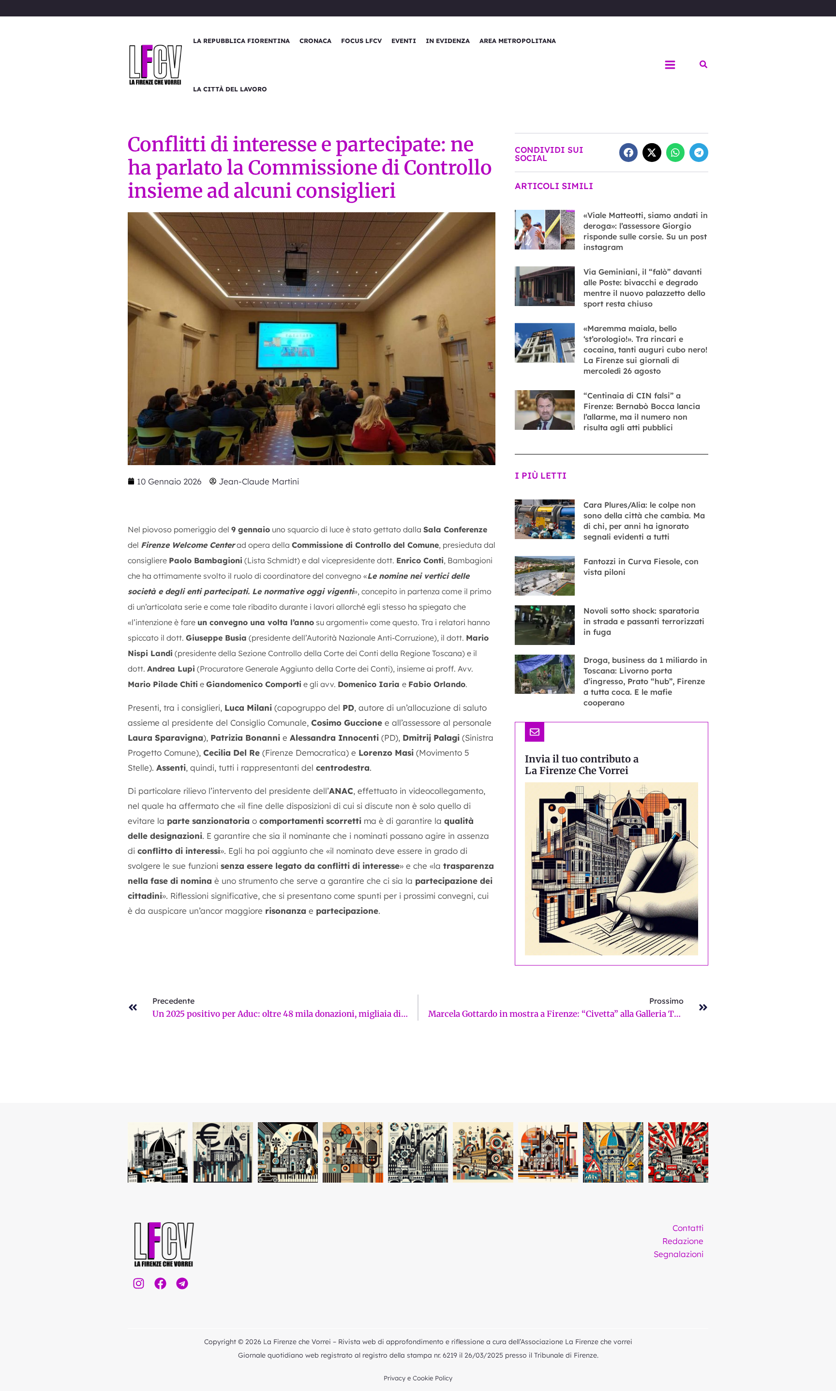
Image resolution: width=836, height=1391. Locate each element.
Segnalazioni (678, 1254)
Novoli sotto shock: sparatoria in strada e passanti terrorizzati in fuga (643, 621)
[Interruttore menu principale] (670, 65)
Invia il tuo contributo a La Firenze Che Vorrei (582, 764)
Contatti (687, 1228)
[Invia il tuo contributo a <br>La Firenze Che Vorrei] (534, 732)
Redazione (682, 1241)
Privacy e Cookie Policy (418, 1378)
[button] (704, 65)
